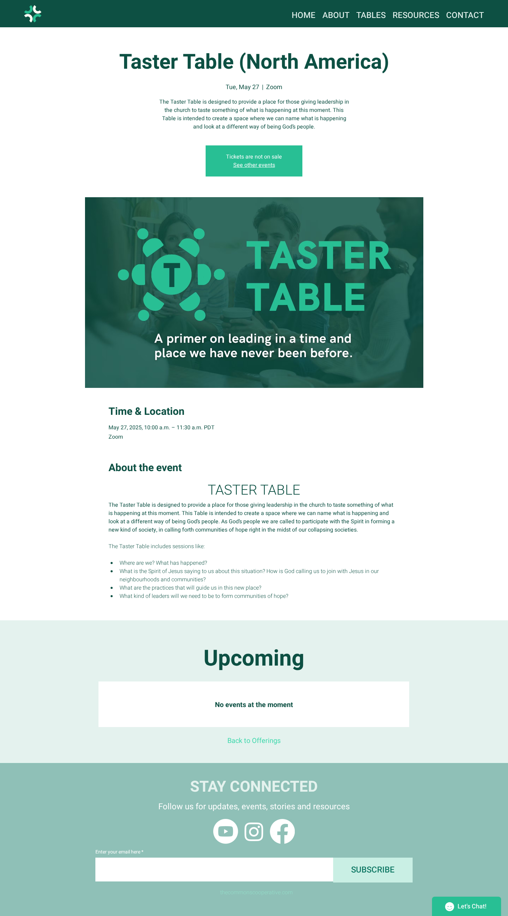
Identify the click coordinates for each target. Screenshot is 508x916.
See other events (254, 165)
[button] (416, 13)
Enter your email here (117, 852)
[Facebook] (282, 831)
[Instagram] (254, 831)
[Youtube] (225, 831)
